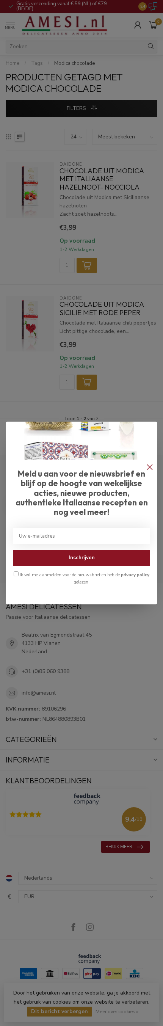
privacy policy (135, 575)
